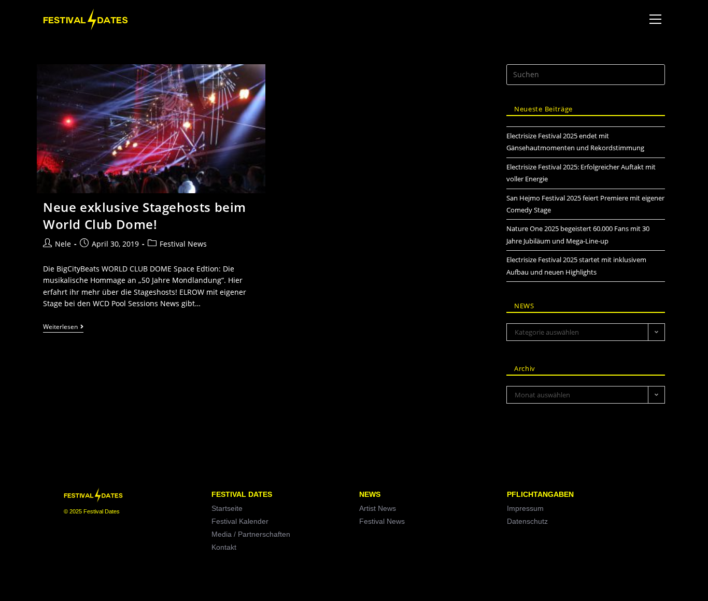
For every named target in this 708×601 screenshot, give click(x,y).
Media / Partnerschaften (250, 534)
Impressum (525, 508)
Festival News (183, 244)
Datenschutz (527, 521)
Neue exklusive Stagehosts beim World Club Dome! (144, 215)
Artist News (377, 508)
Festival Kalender (239, 521)
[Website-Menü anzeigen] (655, 19)
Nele (63, 244)
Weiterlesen (63, 327)
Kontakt (223, 547)
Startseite (227, 508)
